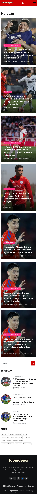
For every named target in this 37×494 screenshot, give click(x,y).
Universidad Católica (8, 444)
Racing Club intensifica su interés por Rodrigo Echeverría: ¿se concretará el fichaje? (17, 197)
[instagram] (11, 478)
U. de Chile (16, 411)
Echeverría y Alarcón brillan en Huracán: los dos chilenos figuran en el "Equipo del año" (18, 250)
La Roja (25, 434)
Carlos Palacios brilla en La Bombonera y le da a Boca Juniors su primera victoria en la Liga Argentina (18, 53)
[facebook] (14, 478)
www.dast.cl (24, 493)
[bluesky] (22, 478)
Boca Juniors (27, 444)
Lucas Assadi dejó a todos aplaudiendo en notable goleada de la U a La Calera (23, 400)
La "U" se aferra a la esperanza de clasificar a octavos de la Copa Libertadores (22, 417)
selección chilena (18, 441)
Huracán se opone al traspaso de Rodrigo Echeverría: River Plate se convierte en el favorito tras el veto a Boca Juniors (18, 344)
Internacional (9, 189)
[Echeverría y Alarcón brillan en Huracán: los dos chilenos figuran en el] (18, 236)
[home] (7, 2)
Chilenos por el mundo (12, 45)
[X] (18, 478)
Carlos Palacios (6, 441)
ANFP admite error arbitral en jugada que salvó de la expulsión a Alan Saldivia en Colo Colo (24, 382)
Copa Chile (18, 444)
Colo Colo (8, 92)
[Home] (18, 460)
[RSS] (26, 478)
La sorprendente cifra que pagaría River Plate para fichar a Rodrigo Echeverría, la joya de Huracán (18, 297)
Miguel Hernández (13, 61)
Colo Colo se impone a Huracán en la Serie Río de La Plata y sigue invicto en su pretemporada (18, 100)
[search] (33, 363)
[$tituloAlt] (6, 382)
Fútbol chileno (18, 376)
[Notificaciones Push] (23, 2)
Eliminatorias (6, 437)
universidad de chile (15, 434)
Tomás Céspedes (12, 158)
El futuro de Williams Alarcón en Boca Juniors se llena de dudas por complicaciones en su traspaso (18, 151)
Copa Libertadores (16, 437)
